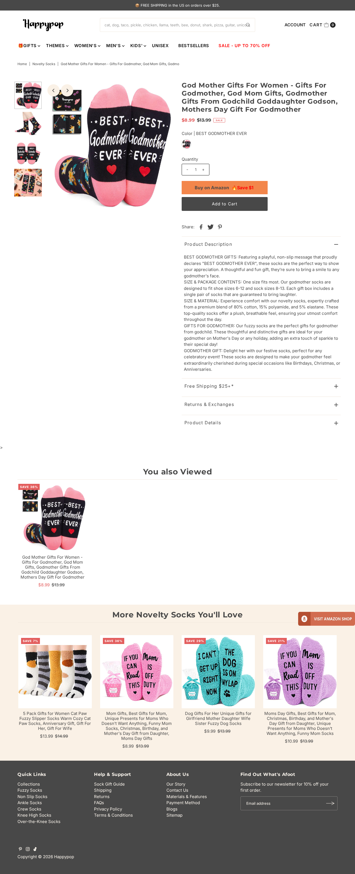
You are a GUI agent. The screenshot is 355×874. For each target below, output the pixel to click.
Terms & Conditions (113, 815)
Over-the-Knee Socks (38, 821)
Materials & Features (186, 796)
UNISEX (160, 45)
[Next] (67, 90)
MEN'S (113, 45)
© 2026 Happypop (56, 856)
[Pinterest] (20, 849)
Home (22, 64)
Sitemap (174, 815)
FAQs (99, 802)
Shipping (102, 790)
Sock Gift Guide (109, 784)
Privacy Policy (108, 809)
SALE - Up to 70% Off (244, 45)
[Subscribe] (331, 803)
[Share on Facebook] (201, 227)
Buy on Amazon (224, 187)
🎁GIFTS (27, 45)
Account (295, 24)
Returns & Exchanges (209, 404)
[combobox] (177, 25)
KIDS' (136, 45)
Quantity (190, 159)
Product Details (202, 422)
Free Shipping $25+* (209, 386)
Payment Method (183, 802)
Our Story (175, 784)
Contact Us (177, 790)
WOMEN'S (85, 45)
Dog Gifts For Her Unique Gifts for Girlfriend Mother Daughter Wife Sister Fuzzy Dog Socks (218, 718)
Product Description (208, 244)
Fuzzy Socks (29, 790)
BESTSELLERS (193, 45)
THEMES (55, 45)
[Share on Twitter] (210, 227)
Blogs (172, 809)
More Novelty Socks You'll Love (177, 614)
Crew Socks (29, 809)
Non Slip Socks (32, 796)
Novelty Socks (43, 64)
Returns (102, 796)
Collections (28, 784)
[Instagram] (28, 849)
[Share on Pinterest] (220, 227)
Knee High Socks (34, 815)
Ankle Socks (29, 802)
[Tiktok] (35, 849)
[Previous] (53, 90)
